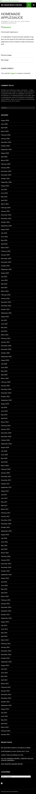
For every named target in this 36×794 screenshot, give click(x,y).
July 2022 (4, 276)
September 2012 (6, 705)
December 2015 (6, 563)
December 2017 (6, 476)
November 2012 (6, 698)
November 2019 (6, 393)
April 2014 (4, 636)
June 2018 (4, 454)
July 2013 (4, 669)
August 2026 (5, 120)
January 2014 (5, 647)
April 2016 (4, 549)
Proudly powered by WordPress (9, 791)
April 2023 (4, 244)
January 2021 (5, 342)
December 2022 (6, 258)
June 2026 (4, 124)
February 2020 (5, 382)
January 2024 (5, 211)
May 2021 (4, 327)
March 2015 (5, 596)
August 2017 (5, 491)
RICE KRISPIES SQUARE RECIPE (12, 764)
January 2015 (5, 603)
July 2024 (4, 189)
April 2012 (4, 723)
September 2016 (6, 531)
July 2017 (4, 494)
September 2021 (6, 313)
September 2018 (6, 444)
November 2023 (6, 218)
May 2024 (4, 197)
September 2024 (6, 182)
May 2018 (4, 458)
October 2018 (5, 440)
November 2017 (6, 480)
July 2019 (4, 407)
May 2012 (4, 720)
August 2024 (5, 186)
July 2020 (4, 364)
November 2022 (6, 262)
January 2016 (5, 560)
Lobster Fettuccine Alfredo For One (12, 755)
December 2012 (6, 694)
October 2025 (5, 146)
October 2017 (5, 484)
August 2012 (5, 709)
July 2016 (4, 538)
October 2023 (5, 222)
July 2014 (4, 625)
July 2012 (4, 712)
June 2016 (4, 542)
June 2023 (4, 236)
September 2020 (6, 356)
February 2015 (5, 600)
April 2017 (4, 505)
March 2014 (5, 640)
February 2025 (5, 164)
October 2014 (5, 614)
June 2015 (4, 585)
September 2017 (6, 487)
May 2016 (4, 545)
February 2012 (5, 731)
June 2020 (4, 367)
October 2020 (5, 353)
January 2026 (5, 138)
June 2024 (4, 193)
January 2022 (5, 298)
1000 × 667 (17, 21)
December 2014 (6, 607)
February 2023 (5, 251)
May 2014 (4, 633)
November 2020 (6, 349)
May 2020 (4, 371)
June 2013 (4, 672)
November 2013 (6, 654)
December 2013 (6, 651)
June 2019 (4, 411)
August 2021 (5, 316)
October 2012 (5, 702)
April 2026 (4, 127)
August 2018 (5, 447)
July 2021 (4, 320)
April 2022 (4, 287)
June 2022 (4, 280)
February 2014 (5, 643)
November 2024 (6, 175)
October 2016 (5, 527)
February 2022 (5, 295)
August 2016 (5, 534)
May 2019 (4, 415)
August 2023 (5, 229)
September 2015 (6, 574)
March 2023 (5, 247)
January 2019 (5, 429)
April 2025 (4, 157)
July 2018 (4, 451)
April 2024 (4, 200)
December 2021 (6, 302)
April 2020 (4, 375)
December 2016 (6, 520)
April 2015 (4, 593)
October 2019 (5, 396)
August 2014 (5, 622)
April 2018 (4, 462)
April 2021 (4, 331)
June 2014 (4, 629)
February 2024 (5, 207)
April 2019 (4, 418)
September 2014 (6, 618)
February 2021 (5, 338)
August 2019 (5, 404)
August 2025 (5, 153)
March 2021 (5, 335)
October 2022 (5, 266)
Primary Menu (33, 5)
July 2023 (4, 233)
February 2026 (5, 135)
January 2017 (5, 516)
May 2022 (4, 284)
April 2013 (4, 680)
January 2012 (5, 734)
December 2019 (6, 389)
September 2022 (6, 269)
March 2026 (5, 131)
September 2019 (6, 400)
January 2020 (5, 385)
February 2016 (5, 556)
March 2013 (5, 683)
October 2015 (5, 571)
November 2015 (6, 567)
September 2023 (6, 226)
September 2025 (6, 149)
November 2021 (6, 306)
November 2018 (6, 436)
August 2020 (5, 360)
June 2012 (4, 716)
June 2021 (4, 324)
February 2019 (5, 425)
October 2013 (5, 658)
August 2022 (5, 273)
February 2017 (5, 513)
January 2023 (5, 255)
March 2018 (5, 465)
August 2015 (5, 578)
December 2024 (6, 171)
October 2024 (5, 178)
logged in (13, 73)
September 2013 (6, 662)
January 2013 (5, 691)
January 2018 (5, 473)
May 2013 (4, 676)
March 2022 (5, 291)
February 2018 (5, 469)
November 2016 (6, 524)
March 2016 (5, 553)
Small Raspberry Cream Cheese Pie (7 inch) (15, 751)
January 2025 (5, 167)
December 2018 (6, 433)
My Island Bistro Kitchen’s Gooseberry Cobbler (15, 747)
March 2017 (5, 509)
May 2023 (4, 240)
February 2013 (5, 687)
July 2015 (4, 582)
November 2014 (6, 611)
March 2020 (5, 378)
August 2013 (5, 665)
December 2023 (6, 215)
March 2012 (5, 727)
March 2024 (5, 204)
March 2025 (5, 160)
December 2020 (6, 345)
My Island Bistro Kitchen (11, 5)
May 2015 (4, 589)
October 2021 (5, 309)
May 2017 (4, 502)
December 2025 (6, 142)
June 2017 (4, 498)
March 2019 (5, 422)
